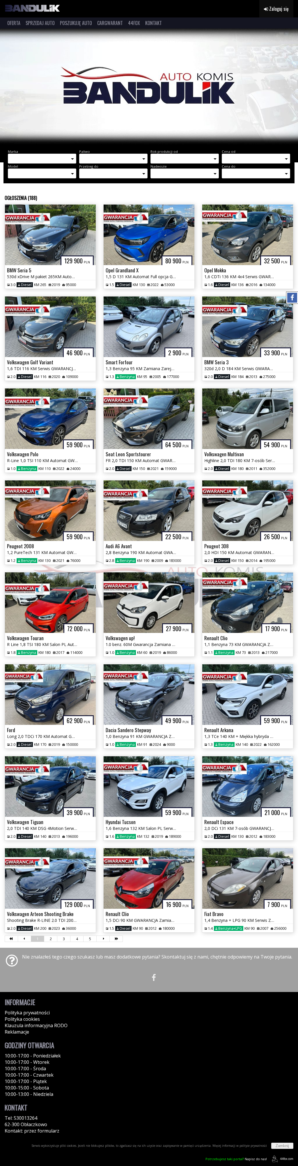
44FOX (134, 22)
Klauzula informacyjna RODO (36, 1025)
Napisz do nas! (236, 1159)
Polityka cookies (22, 1019)
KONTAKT (153, 22)
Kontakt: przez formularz (32, 1131)
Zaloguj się (278, 8)
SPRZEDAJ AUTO (40, 22)
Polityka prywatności (27, 1012)
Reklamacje (17, 1032)
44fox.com (286, 1159)
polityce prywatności (253, 1146)
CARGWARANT (110, 22)
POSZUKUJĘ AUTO (76, 22)
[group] (149, 87)
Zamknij (282, 1146)
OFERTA (13, 22)
